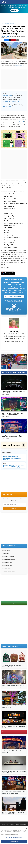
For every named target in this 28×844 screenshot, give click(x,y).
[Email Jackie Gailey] (14, 347)
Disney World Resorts (7, 562)
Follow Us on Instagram (9, 603)
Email (17, 39)
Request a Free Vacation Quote (14, 296)
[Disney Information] (4, 1)
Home (2, 23)
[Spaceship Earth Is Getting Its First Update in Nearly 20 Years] (14, 382)
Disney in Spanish (22, 824)
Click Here (13, 10)
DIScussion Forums (5, 824)
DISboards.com (6, 550)
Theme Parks (5, 553)
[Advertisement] (14, 164)
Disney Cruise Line (7, 565)
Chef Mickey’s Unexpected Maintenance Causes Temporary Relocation (12, 457)
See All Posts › (14, 344)
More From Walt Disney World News (14, 372)
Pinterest (13, 39)
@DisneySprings (19, 65)
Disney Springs (20, 121)
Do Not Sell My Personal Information (14, 837)
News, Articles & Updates (10, 646)
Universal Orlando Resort (8, 571)
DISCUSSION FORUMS (9, 545)
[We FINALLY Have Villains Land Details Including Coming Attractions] (14, 404)
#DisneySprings (7, 95)
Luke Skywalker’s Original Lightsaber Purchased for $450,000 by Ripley (13, 465)
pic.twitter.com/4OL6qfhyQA (11, 101)
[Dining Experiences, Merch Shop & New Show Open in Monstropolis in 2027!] (14, 426)
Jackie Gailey (5, 36)
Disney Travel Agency (14, 824)
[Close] (26, 828)
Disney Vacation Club (7, 568)
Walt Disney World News (9, 23)
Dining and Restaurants (8, 556)
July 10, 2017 (7, 107)
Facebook (6, 39)
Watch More (21, 356)
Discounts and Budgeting (8, 559)
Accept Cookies (14, 841)
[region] (14, 835)
